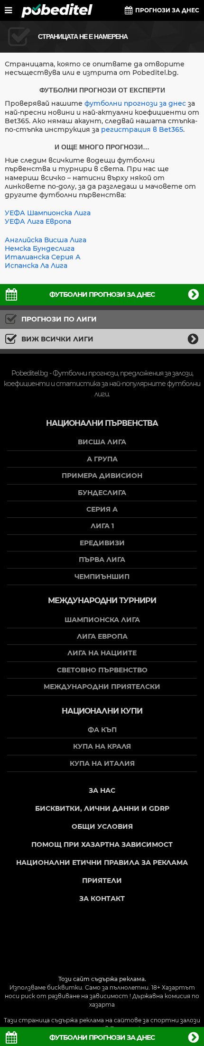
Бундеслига (102, 492)
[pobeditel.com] (57, 10)
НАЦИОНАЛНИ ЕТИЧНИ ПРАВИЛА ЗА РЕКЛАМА (102, 862)
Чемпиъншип (102, 576)
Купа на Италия (102, 763)
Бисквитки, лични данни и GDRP (102, 808)
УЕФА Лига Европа (38, 221)
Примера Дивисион (102, 475)
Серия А (102, 509)
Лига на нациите (102, 653)
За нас (102, 790)
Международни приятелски (102, 686)
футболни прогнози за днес (135, 103)
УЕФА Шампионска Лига (48, 213)
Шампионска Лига (102, 619)
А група (102, 459)
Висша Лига (102, 442)
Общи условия (102, 826)
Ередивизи (102, 543)
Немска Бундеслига (39, 248)
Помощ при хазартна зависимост (102, 844)
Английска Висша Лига (45, 240)
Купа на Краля (102, 746)
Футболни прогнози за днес (102, 294)
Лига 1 (102, 526)
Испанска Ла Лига (36, 265)
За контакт (102, 898)
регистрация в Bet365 (142, 129)
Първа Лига (102, 559)
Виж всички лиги (57, 339)
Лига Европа (102, 636)
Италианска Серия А (43, 257)
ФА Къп (102, 729)
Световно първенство (102, 670)
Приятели (102, 880)
